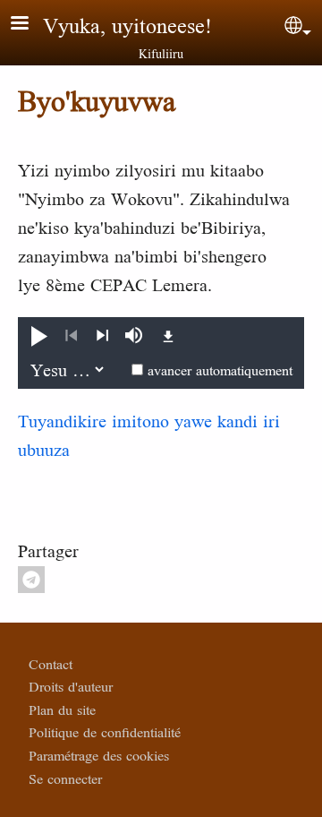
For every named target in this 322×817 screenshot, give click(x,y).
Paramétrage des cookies (99, 755)
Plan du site (62, 709)
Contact (50, 664)
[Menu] (30, 24)
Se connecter (65, 778)
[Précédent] (71, 336)
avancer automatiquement (220, 370)
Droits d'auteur (71, 686)
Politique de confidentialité (105, 732)
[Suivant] (102, 336)
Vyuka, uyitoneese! (127, 25)
